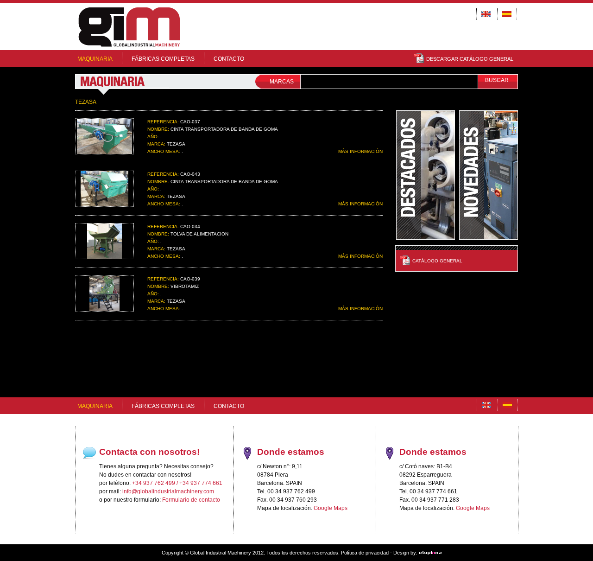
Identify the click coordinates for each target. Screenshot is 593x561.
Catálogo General (437, 260)
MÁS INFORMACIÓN (360, 151)
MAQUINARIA (95, 59)
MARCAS (282, 81)
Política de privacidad (365, 552)
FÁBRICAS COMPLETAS (163, 59)
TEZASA (85, 102)
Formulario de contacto (191, 500)
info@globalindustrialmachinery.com (168, 491)
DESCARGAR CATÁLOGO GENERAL (469, 59)
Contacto (229, 59)
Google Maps (330, 508)
